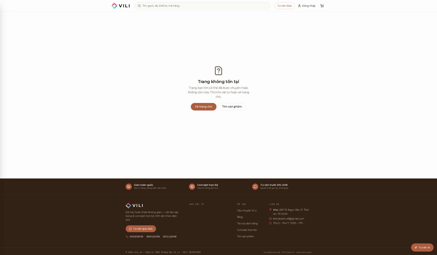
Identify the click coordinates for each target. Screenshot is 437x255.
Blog (240, 217)
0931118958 (170, 236)
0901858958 (136, 236)
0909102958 (153, 236)
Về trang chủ (203, 106)
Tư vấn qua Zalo (143, 228)
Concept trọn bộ (247, 229)
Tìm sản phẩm (232, 106)
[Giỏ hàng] (322, 6)
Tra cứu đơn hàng (247, 223)
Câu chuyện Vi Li (247, 210)
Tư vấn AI (424, 247)
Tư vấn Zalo (284, 5)
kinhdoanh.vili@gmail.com (288, 218)
